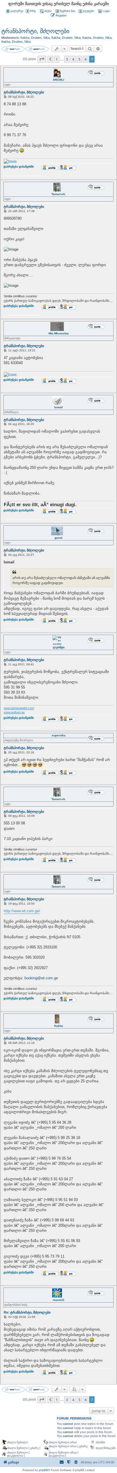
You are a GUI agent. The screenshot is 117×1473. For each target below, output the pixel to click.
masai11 (58, 1299)
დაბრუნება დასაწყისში (18, 169)
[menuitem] (103, 11)
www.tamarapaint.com (19, 708)
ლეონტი (58, 647)
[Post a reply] (37, 49)
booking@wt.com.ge (41, 978)
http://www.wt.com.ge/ (22, 911)
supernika (59, 735)
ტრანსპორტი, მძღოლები (35, 31)
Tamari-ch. (58, 194)
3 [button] (67, 59)
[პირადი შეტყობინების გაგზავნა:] (67, 167)
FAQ (33, 10)
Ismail (58, 407)
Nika (46, 37)
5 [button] (79, 59)
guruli (58, 537)
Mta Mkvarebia (59, 333)
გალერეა (17, 10)
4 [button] (73, 59)
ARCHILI (58, 79)
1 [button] (57, 59)
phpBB (43, 1470)
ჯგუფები (88, 10)
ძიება (47, 10)
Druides (36, 37)
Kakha (24, 37)
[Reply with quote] (95, 72)
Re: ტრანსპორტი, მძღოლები (27, 1312)
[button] (41, 59)
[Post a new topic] (13, 49)
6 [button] (86, 59)
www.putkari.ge (14, 712)
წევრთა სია (67, 10)
